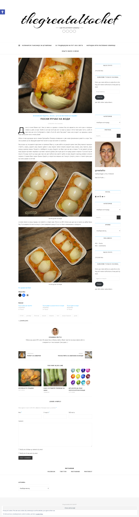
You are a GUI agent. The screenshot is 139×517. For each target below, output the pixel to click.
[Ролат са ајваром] (22, 354)
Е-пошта (46, 412)
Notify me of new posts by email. (29, 453)
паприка (51, 315)
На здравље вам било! (24, 288)
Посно (52, 116)
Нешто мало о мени (70, 51)
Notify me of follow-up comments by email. (31, 449)
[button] (2, 11)
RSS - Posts (99, 243)
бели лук (36, 315)
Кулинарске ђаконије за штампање (37, 45)
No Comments (59, 123)
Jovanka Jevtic (24, 321)
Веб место (72, 412)
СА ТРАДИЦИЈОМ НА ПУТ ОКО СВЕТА (69, 45)
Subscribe (99, 97)
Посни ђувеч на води (73, 305)
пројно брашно (66, 315)
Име (20, 412)
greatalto (100, 170)
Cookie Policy (39, 514)
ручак (75, 315)
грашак (44, 315)
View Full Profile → (100, 177)
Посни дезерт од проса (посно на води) (53, 305)
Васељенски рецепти (41, 116)
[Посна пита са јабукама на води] (88, 354)
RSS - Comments (100, 246)
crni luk (21, 315)
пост (58, 315)
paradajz (28, 315)
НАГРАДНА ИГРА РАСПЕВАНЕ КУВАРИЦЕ (101, 45)
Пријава (99, 284)
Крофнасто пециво (26, 388)
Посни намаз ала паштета (25, 305)
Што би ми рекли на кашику (66, 116)
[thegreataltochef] (69, 21)
